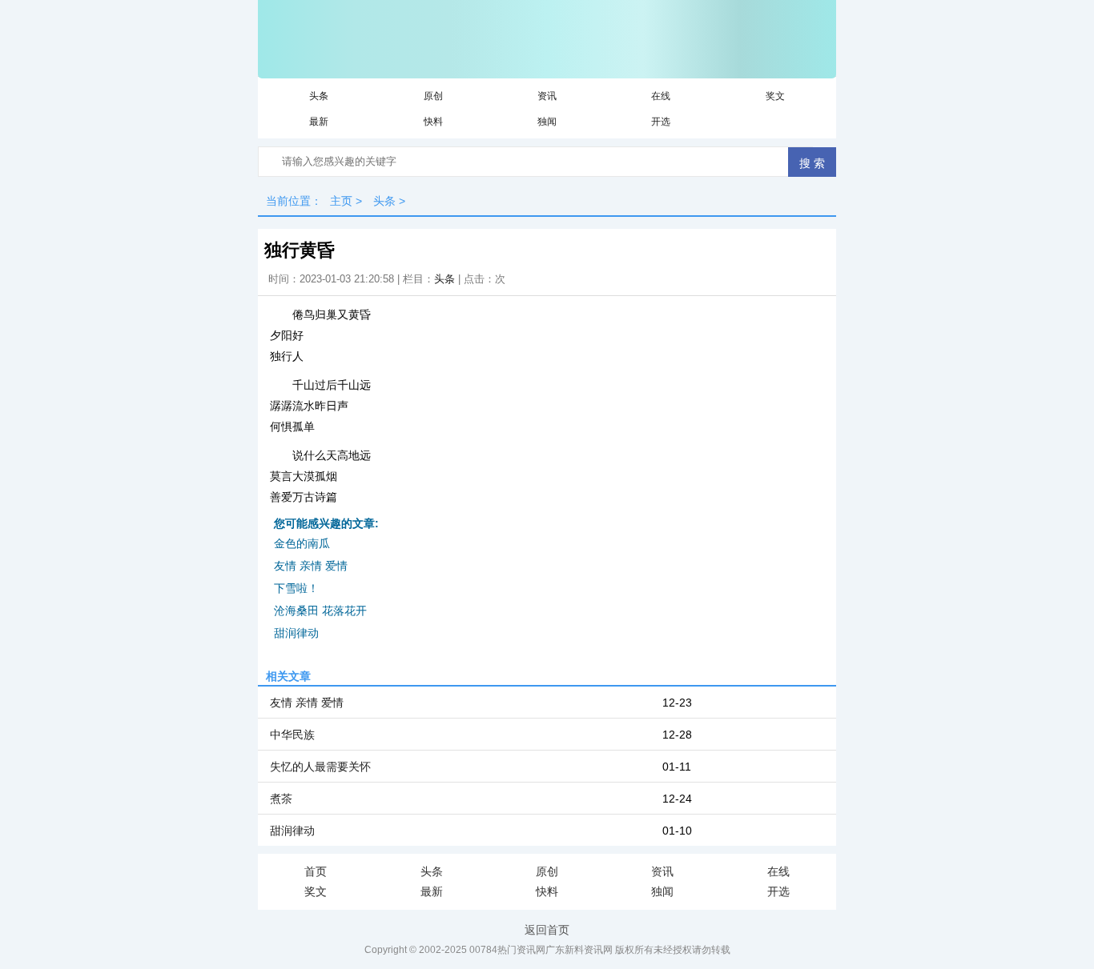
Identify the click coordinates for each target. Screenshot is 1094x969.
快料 (433, 121)
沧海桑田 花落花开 (320, 610)
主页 (341, 200)
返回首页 (547, 929)
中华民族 (292, 734)
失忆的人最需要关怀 (320, 766)
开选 (660, 121)
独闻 (547, 121)
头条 (318, 96)
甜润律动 (296, 633)
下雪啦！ (296, 588)
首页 (315, 871)
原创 (433, 96)
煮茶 (281, 798)
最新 (318, 121)
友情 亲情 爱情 (311, 565)
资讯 (547, 96)
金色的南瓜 (302, 543)
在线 (660, 96)
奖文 (775, 96)
